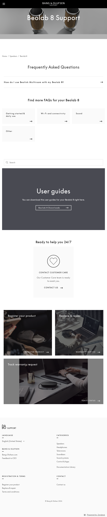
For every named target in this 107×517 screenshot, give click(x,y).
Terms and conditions (10, 492)
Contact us (61, 484)
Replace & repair (9, 488)
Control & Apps (63, 461)
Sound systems (63, 458)
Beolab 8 (23, 56)
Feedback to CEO (9, 458)
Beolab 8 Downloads (49, 208)
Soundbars (61, 454)
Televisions (61, 451)
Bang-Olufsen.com (9, 455)
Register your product (11, 484)
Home (4, 56)
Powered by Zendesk (96, 515)
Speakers (13, 56)
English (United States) (12, 441)
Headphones (62, 447)
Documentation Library (66, 467)
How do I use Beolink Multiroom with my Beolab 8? (34, 82)
